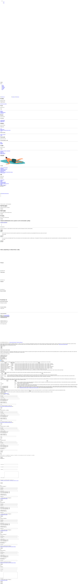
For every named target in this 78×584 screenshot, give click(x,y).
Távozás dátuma (2, 492)
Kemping (1, 143)
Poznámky (1, 450)
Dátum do (1, 446)
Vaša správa (2, 477)
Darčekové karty (2, 153)
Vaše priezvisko (2, 536)
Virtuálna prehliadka (3, 112)
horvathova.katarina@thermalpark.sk (5, 305)
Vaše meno (2, 464)
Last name (1, 396)
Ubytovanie (3, 87)
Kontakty (1, 180)
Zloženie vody (2, 121)
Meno (1, 441)
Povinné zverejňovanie (20, 342)
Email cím (1, 489)
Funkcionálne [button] (2, 370)
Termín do (1, 540)
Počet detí (1, 448)
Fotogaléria (1, 111)
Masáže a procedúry (2, 134)
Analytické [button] (1, 377)
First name (1, 395)
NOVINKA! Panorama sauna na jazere (5, 130)
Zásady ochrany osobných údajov (63, 344)
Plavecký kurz (2, 171)
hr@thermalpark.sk (2, 311)
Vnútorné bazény (2, 120)
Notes (1, 404)
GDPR (1, 184)
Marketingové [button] (2, 388)
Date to (1, 400)
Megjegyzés (2, 496)
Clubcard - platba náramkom (4, 167)
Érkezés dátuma (2, 491)
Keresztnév (1, 487)
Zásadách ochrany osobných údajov (33, 387)
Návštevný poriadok (3, 182)
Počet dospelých (2, 542)
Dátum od (1, 445)
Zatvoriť (1, 457)
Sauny (1, 128)
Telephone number (2, 398)
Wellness (3, 86)
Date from (1, 399)
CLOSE (1, 583)
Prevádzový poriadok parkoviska (4, 183)
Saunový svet (2, 152)
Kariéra (1, 181)
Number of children (3, 402)
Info (2, 89)
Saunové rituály (2, 129)
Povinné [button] (1, 359)
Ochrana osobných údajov (12, 342)
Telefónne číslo (2, 444)
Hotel (1, 142)
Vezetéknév (1, 488)
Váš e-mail (1, 443)
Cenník (1, 82)
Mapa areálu (1, 113)
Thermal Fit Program (3, 170)
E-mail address (2, 397)
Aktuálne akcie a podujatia (3, 169)
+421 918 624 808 (2, 304)
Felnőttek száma (2, 494)
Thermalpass (2, 168)
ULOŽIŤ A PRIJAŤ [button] (3, 392)
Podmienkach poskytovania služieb (24, 387)
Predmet (1, 469)
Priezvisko (1, 442)
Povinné (2, 360)
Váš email (1, 537)
